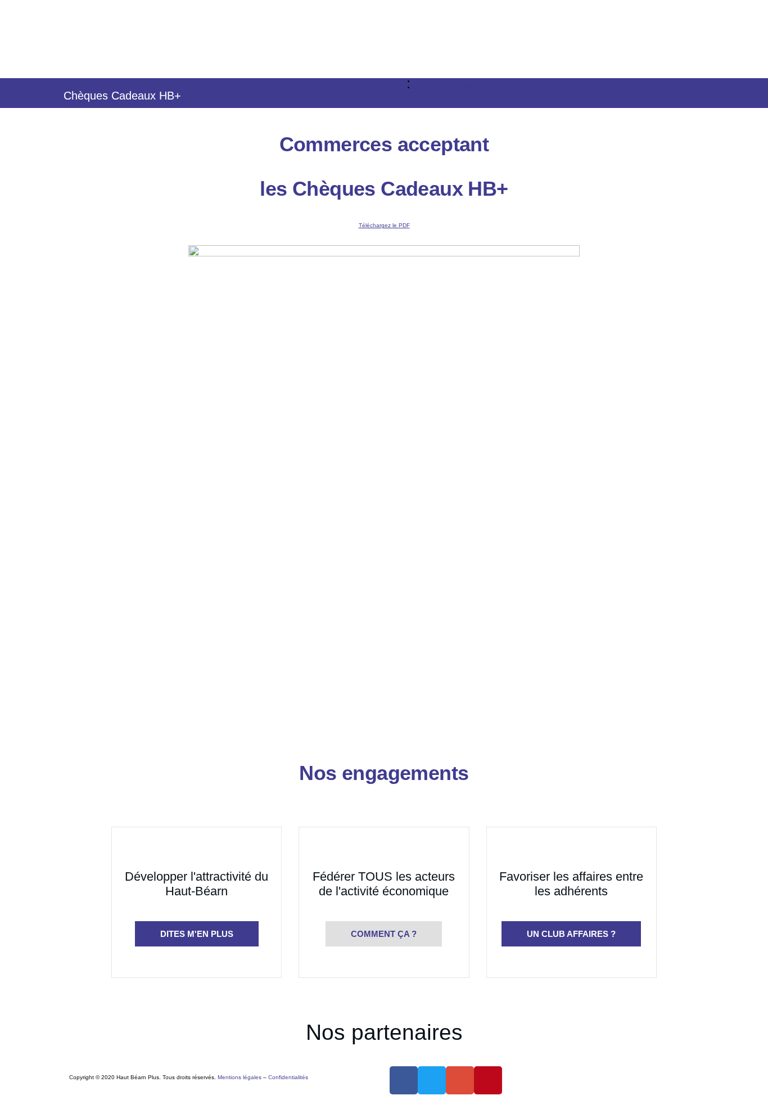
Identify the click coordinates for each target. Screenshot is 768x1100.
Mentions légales (239, 1077)
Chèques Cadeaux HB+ (446, 87)
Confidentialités (288, 1077)
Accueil (424, 81)
